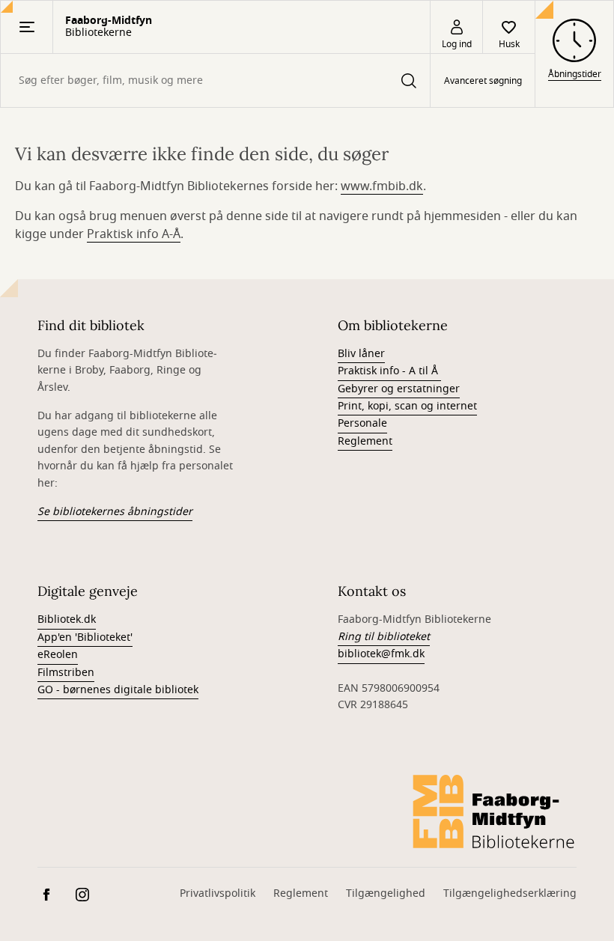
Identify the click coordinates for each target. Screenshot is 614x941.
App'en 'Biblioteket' (85, 637)
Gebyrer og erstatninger (399, 389)
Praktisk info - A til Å (389, 371)
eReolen (57, 655)
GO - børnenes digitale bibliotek (117, 690)
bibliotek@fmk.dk (381, 654)
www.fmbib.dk (382, 186)
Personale (362, 423)
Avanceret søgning (483, 81)
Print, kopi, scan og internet (407, 406)
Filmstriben (65, 672)
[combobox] (215, 80)
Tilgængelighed (385, 893)
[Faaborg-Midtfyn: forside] (494, 811)
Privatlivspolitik (217, 893)
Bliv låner (361, 354)
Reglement (365, 441)
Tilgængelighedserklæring (510, 893)
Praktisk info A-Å (133, 234)
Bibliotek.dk (66, 619)
